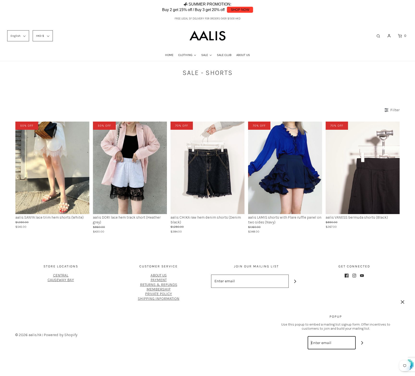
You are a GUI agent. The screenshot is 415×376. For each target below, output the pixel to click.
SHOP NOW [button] (240, 10)
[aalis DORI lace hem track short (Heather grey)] (130, 167)
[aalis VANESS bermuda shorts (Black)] (363, 167)
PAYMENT (159, 279)
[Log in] (389, 36)
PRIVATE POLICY (158, 293)
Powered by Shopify (60, 335)
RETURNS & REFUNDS (158, 284)
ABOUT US (159, 275)
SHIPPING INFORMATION (158, 298)
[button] (396, 7)
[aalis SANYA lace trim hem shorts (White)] (52, 167)
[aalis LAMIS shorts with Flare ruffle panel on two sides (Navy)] (285, 167)
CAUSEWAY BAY (61, 279)
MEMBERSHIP (158, 289)
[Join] (295, 281)
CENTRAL (60, 275)
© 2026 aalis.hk (28, 335)
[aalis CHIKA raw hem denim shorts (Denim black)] (207, 167)
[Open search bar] (378, 35)
